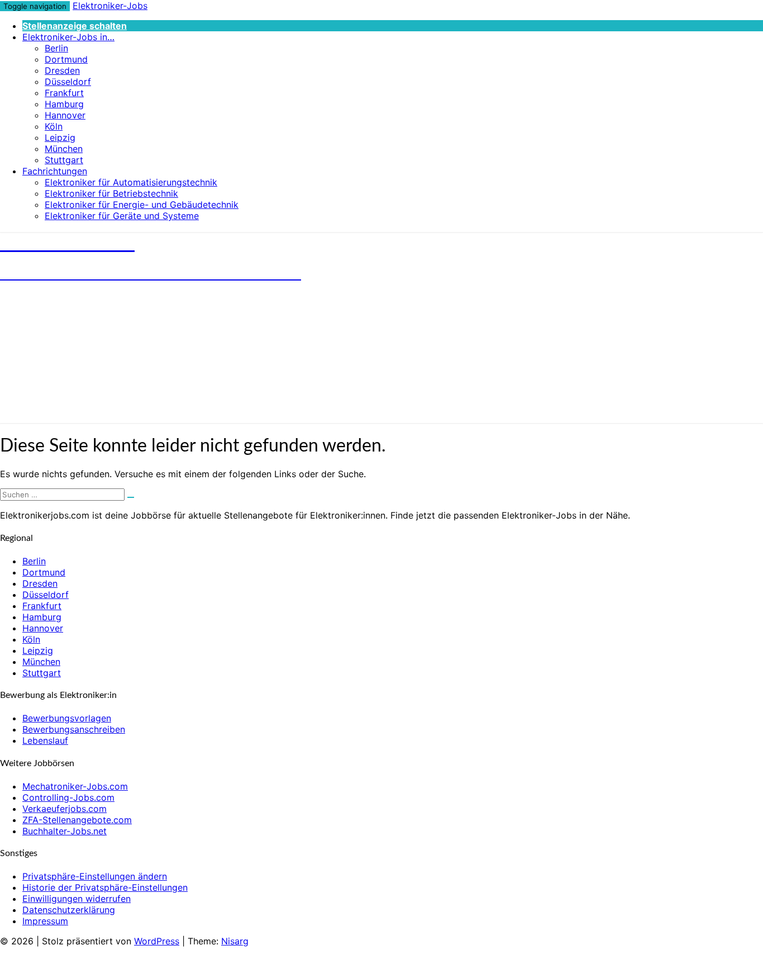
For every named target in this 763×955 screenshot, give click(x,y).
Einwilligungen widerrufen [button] (76, 898)
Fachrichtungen (54, 171)
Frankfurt (64, 92)
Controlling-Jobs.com (68, 797)
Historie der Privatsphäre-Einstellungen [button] (105, 887)
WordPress (156, 941)
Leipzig (60, 137)
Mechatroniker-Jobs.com (75, 786)
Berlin (56, 48)
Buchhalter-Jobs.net (64, 831)
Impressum (45, 921)
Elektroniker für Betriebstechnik (111, 193)
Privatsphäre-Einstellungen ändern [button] (94, 876)
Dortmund (66, 59)
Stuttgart (64, 159)
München (64, 148)
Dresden (62, 70)
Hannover (65, 115)
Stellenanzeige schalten (74, 25)
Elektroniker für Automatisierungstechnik (131, 182)
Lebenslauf (45, 740)
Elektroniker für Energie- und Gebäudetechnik (142, 204)
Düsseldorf (68, 81)
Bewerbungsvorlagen (66, 718)
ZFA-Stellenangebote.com (77, 819)
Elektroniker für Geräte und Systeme (122, 215)
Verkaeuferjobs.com (64, 808)
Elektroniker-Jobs (110, 5)
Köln (54, 126)
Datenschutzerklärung (68, 909)
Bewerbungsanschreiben (73, 729)
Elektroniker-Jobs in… (68, 36)
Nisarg (235, 941)
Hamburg (64, 104)
